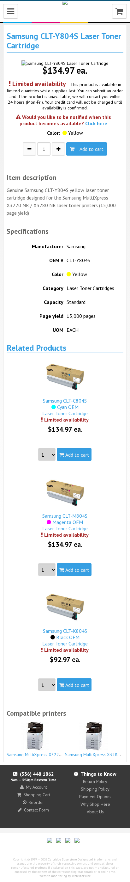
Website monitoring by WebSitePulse (65, 876)
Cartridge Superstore (62, 859)
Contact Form (36, 810)
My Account (36, 787)
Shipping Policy (95, 789)
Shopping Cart (36, 795)
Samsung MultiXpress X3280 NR (96, 754)
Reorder (36, 802)
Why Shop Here (95, 804)
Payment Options (95, 796)
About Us (95, 812)
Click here (96, 123)
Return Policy (95, 781)
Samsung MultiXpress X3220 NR (37, 754)
